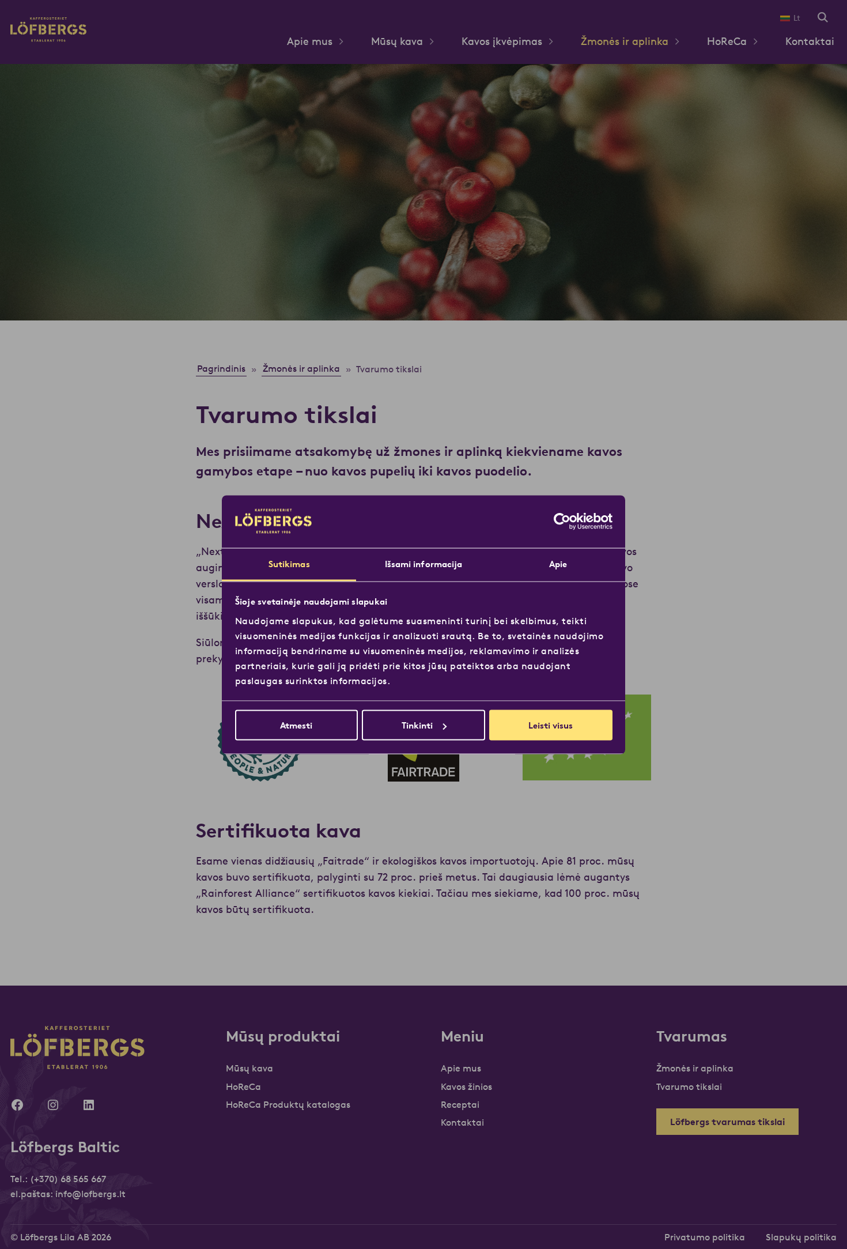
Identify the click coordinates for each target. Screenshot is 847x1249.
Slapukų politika (801, 1237)
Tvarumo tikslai (689, 1086)
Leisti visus (550, 725)
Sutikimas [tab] (289, 563)
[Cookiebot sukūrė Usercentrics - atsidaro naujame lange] (562, 521)
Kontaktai (809, 41)
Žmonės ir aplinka (624, 41)
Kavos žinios (466, 1086)
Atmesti (296, 725)
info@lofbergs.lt (90, 1193)
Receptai (460, 1104)
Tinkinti (417, 725)
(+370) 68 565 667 (68, 1178)
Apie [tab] (558, 563)
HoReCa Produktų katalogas (288, 1104)
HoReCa (727, 41)
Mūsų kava (397, 41)
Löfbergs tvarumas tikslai (727, 1121)
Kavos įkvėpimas (502, 41)
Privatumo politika (704, 1237)
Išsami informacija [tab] (424, 563)
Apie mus (309, 41)
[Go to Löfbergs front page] (48, 38)
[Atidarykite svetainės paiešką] (823, 18)
